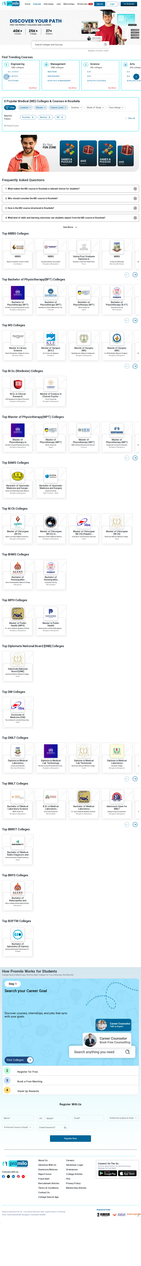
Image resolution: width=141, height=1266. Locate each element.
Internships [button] (49, 4)
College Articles (74, 1174)
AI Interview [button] (82, 4)
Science (94, 64)
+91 (40, 1118)
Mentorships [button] (69, 4)
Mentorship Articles (76, 1188)
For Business (129, 4)
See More (33, 88)
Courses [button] (37, 4)
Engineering (18, 64)
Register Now (70, 1138)
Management (58, 64)
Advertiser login (74, 1165)
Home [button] (27, 4)
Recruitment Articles (48, 1183)
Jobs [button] (58, 4)
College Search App (48, 1197)
